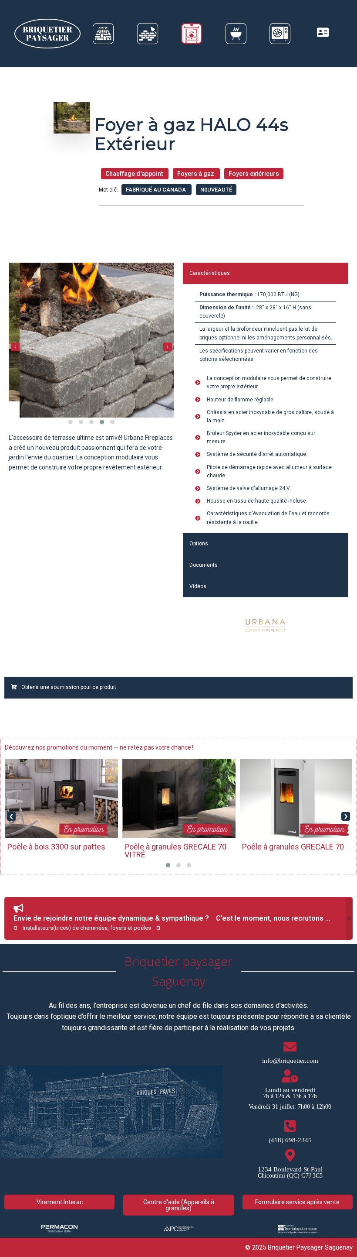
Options (198, 544)
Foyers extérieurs (254, 173)
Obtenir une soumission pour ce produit (68, 687)
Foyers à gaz (196, 173)
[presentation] (15, 353)
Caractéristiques (209, 273)
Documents (203, 565)
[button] (70, 435)
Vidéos (197, 586)
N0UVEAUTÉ (216, 189)
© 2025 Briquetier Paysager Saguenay (299, 1247)
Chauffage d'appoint (134, 173)
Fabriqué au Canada (156, 189)
